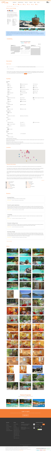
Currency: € (48, 0)
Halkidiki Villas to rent (16, 430)
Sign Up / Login (25, 415)
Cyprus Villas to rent (16, 433)
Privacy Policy (8, 429)
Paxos (9, 6)
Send (43, 424)
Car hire (15, 425)
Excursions (15, 426)
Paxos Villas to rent (16, 429)
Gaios (11, 6)
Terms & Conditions (8, 426)
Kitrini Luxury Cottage (11, 404)
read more (25, 73)
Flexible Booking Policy (9, 430)
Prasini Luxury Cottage (24, 404)
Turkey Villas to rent (16, 434)
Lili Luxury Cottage (36, 404)
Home (7, 6)
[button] (20, 18)
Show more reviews (9, 241)
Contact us (7, 425)
